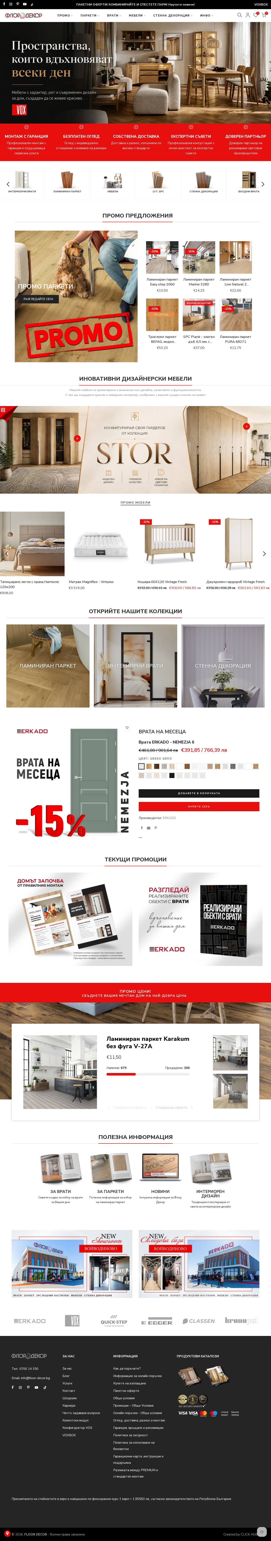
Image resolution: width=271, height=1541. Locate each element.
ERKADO (169, 818)
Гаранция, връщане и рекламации (138, 1428)
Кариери (68, 1405)
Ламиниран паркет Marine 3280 (199, 282)
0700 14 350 (28, 1369)
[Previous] (9, 75)
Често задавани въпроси (81, 1413)
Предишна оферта (129, 1107)
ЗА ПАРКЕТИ (110, 1191)
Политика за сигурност (130, 1435)
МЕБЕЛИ (136, 16)
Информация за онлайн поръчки (137, 1376)
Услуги (67, 1383)
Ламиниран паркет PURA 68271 (235, 339)
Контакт (68, 1391)
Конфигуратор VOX (77, 1428)
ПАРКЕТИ (89, 16)
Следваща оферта (172, 1107)
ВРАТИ (113, 16)
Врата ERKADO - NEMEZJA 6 (166, 742)
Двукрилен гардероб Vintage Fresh (235, 581)
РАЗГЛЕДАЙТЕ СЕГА (38, 299)
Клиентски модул (75, 1420)
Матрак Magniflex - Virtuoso (91, 581)
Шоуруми (69, 1398)
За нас (67, 1368)
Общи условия (124, 1398)
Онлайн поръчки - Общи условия (137, 1413)
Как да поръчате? (127, 1368)
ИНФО (205, 16)
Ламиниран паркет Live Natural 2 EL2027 (235, 284)
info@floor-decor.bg (35, 1378)
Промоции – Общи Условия (133, 1405)
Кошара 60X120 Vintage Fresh (162, 581)
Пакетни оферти (126, 1391)
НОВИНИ (160, 1191)
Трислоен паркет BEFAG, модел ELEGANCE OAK (162, 341)
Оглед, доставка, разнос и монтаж (139, 1420)
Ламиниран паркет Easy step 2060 (162, 282)
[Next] (262, 75)
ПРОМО (63, 16)
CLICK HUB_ (250, 1534)
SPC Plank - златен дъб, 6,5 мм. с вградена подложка (199, 344)
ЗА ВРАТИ (60, 1191)
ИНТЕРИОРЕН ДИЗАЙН (210, 1194)
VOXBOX (69, 1435)
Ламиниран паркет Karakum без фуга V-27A (147, 1043)
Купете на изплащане (129, 1383)
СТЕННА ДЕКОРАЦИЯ (171, 16)
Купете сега (199, 806)
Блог (66, 1376)
